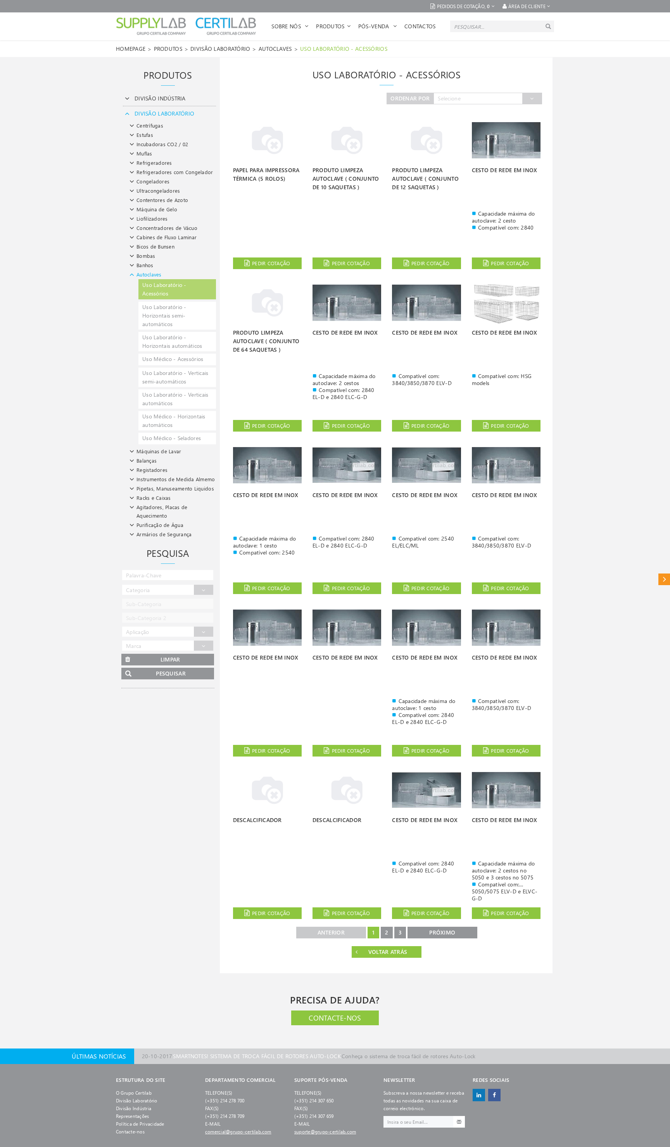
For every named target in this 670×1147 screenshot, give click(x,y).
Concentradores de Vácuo (166, 228)
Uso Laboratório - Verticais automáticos (175, 399)
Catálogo (664, 579)
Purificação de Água (159, 525)
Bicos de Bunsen (155, 246)
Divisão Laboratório (136, 1100)
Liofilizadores (152, 218)
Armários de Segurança (164, 534)
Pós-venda (374, 26)
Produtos (330, 26)
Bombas (145, 255)
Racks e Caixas (153, 497)
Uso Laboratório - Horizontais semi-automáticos (164, 315)
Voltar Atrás (387, 951)
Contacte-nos (335, 1018)
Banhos (145, 265)
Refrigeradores (154, 162)
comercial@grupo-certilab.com (238, 1131)
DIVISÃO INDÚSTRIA (160, 98)
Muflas (144, 153)
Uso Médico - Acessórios (172, 359)
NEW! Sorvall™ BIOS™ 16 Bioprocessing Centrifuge (287, 1056)
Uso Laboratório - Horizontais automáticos (172, 341)
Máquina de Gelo (156, 209)
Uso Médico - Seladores (171, 438)
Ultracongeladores (158, 190)
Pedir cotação (271, 263)
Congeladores (152, 181)
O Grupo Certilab (134, 1093)
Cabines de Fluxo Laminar (166, 237)
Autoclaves (275, 48)
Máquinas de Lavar (158, 451)
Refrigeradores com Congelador (174, 172)
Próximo (442, 932)
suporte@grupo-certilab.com (325, 1131)
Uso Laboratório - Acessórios (343, 48)
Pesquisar (171, 673)
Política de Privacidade (140, 1124)
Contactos (420, 26)
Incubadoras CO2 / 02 (162, 144)
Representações (132, 1116)
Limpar (170, 659)
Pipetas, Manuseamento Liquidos (175, 488)
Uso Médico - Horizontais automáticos (173, 420)
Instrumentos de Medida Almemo (175, 479)
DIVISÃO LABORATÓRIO (220, 48)
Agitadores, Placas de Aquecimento (161, 511)
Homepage (130, 48)
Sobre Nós (286, 26)
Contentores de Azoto (162, 200)
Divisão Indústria (133, 1108)
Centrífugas (149, 125)
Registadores (152, 469)
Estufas (144, 134)
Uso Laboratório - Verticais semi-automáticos (175, 377)
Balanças (146, 460)
